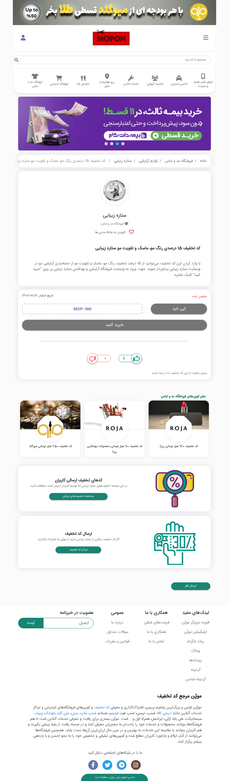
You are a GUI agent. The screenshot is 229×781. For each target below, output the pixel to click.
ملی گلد (63, 713)
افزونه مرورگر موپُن (195, 622)
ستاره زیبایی (123, 161)
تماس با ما (156, 641)
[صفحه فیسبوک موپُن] (93, 765)
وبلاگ (195, 651)
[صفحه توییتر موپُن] (107, 765)
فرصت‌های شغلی (156, 622)
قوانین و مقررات (117, 641)
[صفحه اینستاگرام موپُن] (136, 765)
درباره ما (117, 622)
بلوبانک (50, 713)
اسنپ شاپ (88, 713)
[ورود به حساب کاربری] (23, 38)
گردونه (196, 670)
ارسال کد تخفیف (78, 550)
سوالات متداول (117, 632)
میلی (74, 713)
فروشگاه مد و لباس (179, 161)
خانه (203, 161)
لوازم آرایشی (148, 161)
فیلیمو (113, 713)
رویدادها (195, 660)
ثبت (31, 623)
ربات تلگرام (195, 641)
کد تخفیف (101, 707)
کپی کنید (179, 309)
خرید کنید (114, 325)
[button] (123, 143)
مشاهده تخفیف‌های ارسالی (78, 496)
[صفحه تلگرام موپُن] (122, 765)
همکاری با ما (156, 632)
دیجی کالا (164, 713)
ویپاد (39, 713)
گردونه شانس (195, 679)
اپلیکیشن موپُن (195, 632)
